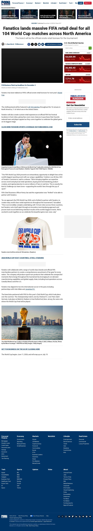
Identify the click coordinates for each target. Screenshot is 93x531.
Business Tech (5, 479)
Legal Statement (47, 521)
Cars (64, 446)
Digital (3, 472)
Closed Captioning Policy (15, 518)
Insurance (4, 452)
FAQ (64, 481)
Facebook (28, 44)
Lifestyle (53, 3)
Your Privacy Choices (38, 516)
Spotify (86, 516)
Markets (37, 3)
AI (2, 485)
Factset (13, 521)
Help (47, 516)
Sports (19, 469)
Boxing (19, 481)
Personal (81, 439)
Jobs (64, 475)
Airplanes (66, 448)
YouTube (69, 516)
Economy (29, 3)
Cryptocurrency (36, 443)
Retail (34, 459)
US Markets (35, 441)
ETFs (33, 452)
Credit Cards (5, 445)
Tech (70, 3)
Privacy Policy (72, 130)
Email (42, 44)
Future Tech (4, 483)
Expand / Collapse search (76, 3)
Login (80, 3)
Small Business (21, 446)
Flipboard (72, 516)
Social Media (5, 475)
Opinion (35, 469)
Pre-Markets (36, 461)
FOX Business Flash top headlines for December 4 (18, 85)
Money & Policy (21, 443)
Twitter (32, 44)
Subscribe (78, 125)
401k (2, 454)
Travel (65, 443)
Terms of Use (81, 130)
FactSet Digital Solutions (36, 521)
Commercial (82, 441)
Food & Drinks (67, 450)
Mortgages (4, 441)
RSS (79, 516)
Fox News (66, 498)
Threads (35, 44)
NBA (18, 475)
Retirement (4, 456)
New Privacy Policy (23, 516)
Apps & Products (68, 505)
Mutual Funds (36, 463)
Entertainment (67, 439)
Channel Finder (67, 472)
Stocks (34, 439)
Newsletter (83, 516)
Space (3, 488)
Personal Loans (5, 447)
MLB (18, 477)
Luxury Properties (84, 443)
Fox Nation (66, 501)
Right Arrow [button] (90, 14)
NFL (18, 472)
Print (39, 44)
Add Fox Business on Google (54, 44)
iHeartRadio (90, 516)
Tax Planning (5, 458)
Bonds (34, 450)
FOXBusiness (19, 44)
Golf (18, 485)
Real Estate (62, 3)
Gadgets (3, 477)
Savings (3, 449)
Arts (64, 452)
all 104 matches (34, 107)
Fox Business (5, 3)
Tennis (19, 488)
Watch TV (88, 3)
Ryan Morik (10, 44)
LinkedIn (76, 516)
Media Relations (68, 483)
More (76, 3)
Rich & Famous (67, 441)
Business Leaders (37, 454)
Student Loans (5, 443)
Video (50, 469)
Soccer (34, 23)
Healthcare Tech (6, 481)
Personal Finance (17, 3)
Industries (35, 456)
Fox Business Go (68, 503)
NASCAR (19, 479)
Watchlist (46, 3)
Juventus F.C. (30, 289)
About (65, 469)
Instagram (65, 516)
